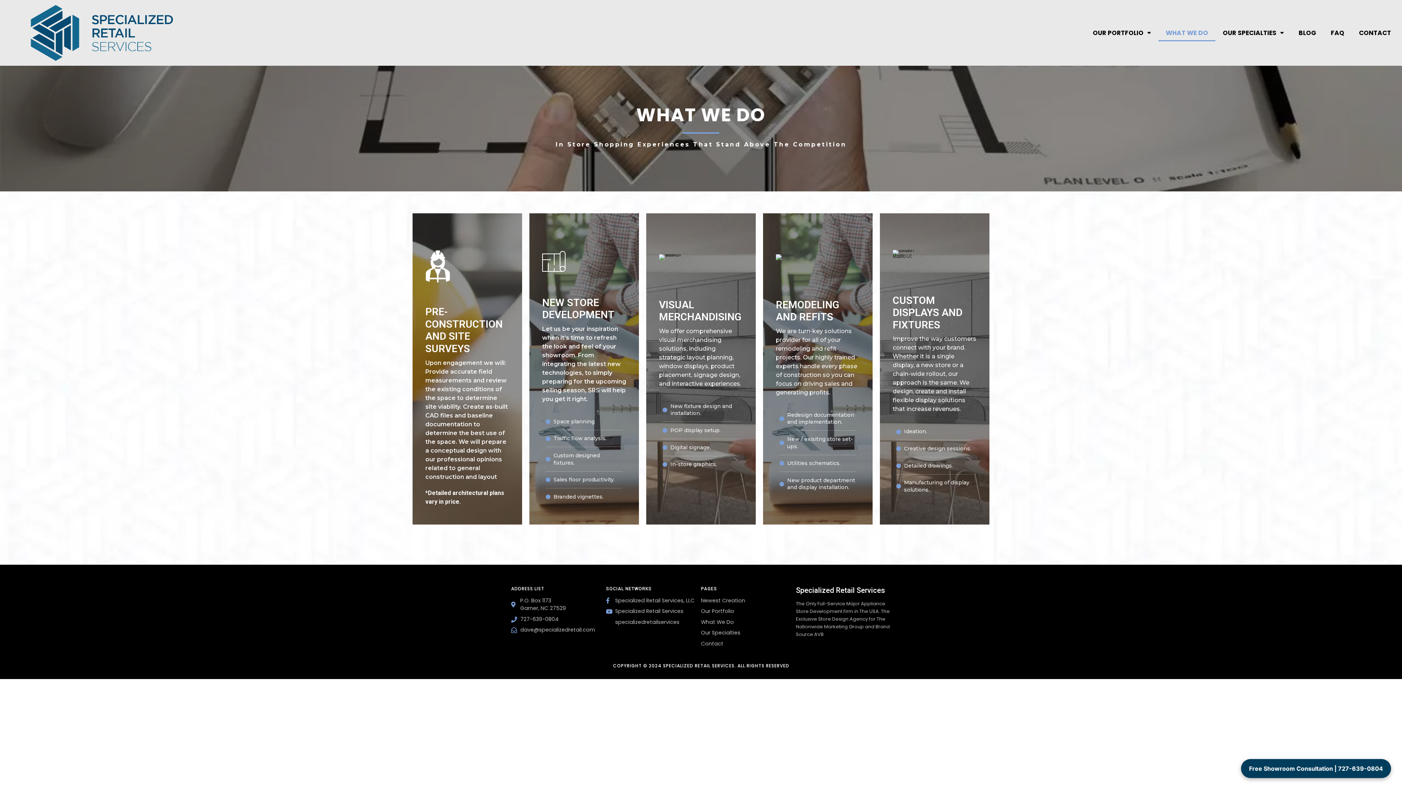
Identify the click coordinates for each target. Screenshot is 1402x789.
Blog (1307, 32)
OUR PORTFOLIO (1118, 32)
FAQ (1337, 32)
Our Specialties (1249, 32)
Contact (1375, 32)
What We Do (1187, 32)
